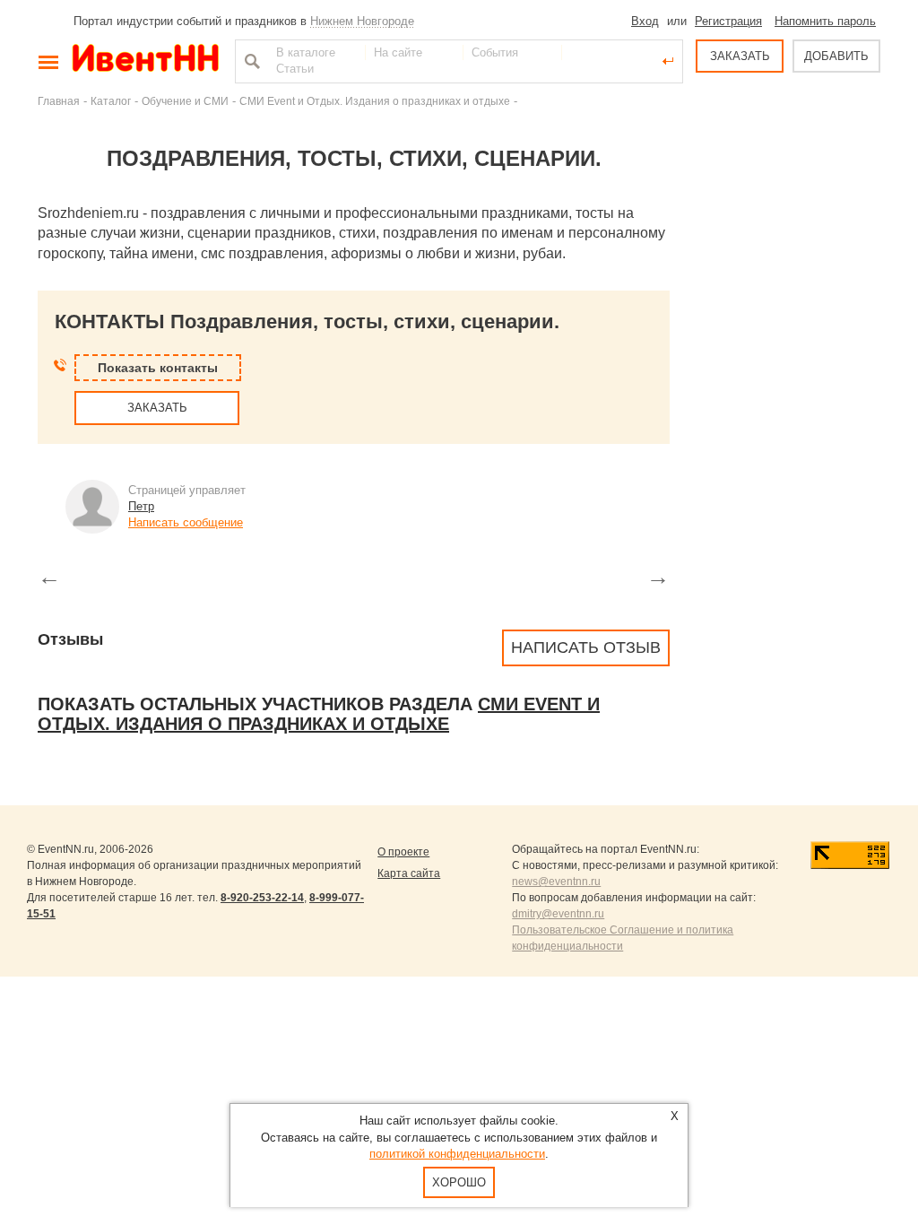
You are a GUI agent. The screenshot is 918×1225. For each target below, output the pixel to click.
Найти (250, 61)
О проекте (403, 852)
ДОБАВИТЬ (836, 56)
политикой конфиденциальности (457, 1153)
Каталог (111, 101)
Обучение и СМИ (185, 101)
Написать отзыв (586, 647)
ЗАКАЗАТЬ (740, 56)
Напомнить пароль (825, 21)
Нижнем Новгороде (362, 21)
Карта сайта (408, 873)
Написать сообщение (185, 522)
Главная (59, 101)
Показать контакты (158, 368)
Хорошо (459, 1182)
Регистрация (728, 21)
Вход (645, 21)
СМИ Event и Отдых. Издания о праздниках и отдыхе (374, 101)
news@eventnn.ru (556, 881)
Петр (141, 506)
